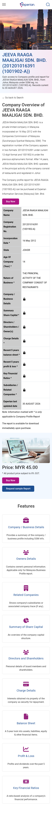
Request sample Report (18, 488)
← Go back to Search (13, 97)
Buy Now (10, 201)
